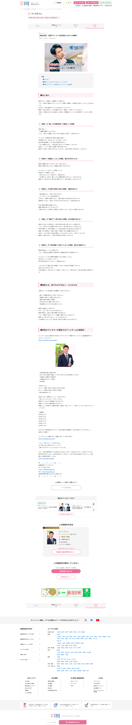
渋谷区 (109, 636)
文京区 (75, 636)
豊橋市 (84, 652)
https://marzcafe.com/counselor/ (47, 340)
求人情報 (50, 685)
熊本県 (66, 670)
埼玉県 (58, 645)
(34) (56, 25)
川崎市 (63, 643)
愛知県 (58, 650)
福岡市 (68, 668)
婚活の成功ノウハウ (98, 5)
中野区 (58, 638)
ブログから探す (24, 659)
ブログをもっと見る (65, 514)
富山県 (70, 647)
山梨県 (58, 647)
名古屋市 (89, 652)
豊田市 (80, 652)
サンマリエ (73, 683)
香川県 (83, 663)
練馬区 (82, 638)
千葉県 (62, 645)
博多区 (78, 668)
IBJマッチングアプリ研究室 (99, 691)
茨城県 (66, 645)
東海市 (76, 652)
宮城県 (70, 631)
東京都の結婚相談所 (27, 9)
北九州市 (59, 668)
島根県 (62, 663)
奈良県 (70, 661)
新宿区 (70, 636)
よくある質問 (28, 692)
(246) (94, 25)
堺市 (62, 659)
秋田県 (75, 631)
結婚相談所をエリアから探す (27, 634)
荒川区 (73, 638)
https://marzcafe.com (48, 472)
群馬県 (75, 645)
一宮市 (58, 652)
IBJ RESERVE (97, 683)
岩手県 (66, 631)
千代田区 (59, 636)
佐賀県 (58, 670)
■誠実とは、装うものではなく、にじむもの (55, 82)
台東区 (79, 636)
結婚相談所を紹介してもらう (27, 639)
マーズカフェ (39, 9)
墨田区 (83, 636)
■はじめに (46, 79)
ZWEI (72, 685)
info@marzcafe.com (49, 469)
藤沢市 (73, 643)
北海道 (58, 631)
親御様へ (27, 690)
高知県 (91, 663)
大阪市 (58, 659)
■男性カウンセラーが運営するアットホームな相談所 (57, 84)
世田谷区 (104, 636)
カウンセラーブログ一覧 (47, 9)
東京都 (58, 634)
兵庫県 (58, 661)
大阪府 (58, 656)
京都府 (62, 661)
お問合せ (50, 688)
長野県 (66, 647)
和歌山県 (75, 661)
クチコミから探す (24, 649)
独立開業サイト (97, 688)
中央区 (63, 636)
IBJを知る (78, 5)
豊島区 (66, 638)
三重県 (66, 654)
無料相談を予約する (74, 722)
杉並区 (62, 638)
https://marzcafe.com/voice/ (46, 439)
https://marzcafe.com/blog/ (46, 458)
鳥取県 (58, 663)
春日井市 (67, 652)
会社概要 (50, 683)
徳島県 (79, 663)
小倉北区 (73, 668)
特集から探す (23, 654)
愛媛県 (87, 663)
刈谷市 (71, 652)
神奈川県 (59, 640)
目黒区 (95, 636)
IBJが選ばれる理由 (87, 5)
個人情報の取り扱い (52, 690)
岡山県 (66, 663)
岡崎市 (62, 652)
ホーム (21, 9)
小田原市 (59, 643)
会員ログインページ (98, 685)
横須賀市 (77, 643)
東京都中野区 (33, 9)
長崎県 (62, 670)
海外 (88, 670)
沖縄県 (84, 670)
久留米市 (64, 668)
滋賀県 (66, 661)
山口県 (75, 663)
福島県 (83, 631)
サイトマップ (97, 681)
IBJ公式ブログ (108, 5)
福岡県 (58, 666)
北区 (70, 638)
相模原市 (68, 643)
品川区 (91, 636)
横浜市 (82, 643)
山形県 (79, 631)
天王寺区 (73, 659)
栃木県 (70, 645)
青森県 (62, 631)
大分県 (70, 670)
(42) (75, 25)
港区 (67, 636)
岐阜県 (58, 654)
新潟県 (62, 647)
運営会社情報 (51, 681)
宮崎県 (75, 670)
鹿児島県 (79, 670)
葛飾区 (90, 638)
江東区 (87, 636)
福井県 (79, 647)
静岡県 (62, 654)
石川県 (75, 647)
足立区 (86, 638)
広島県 (70, 663)
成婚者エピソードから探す (26, 644)
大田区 (99, 636)
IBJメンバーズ (74, 681)
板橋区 (78, 638)
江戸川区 (95, 638)
